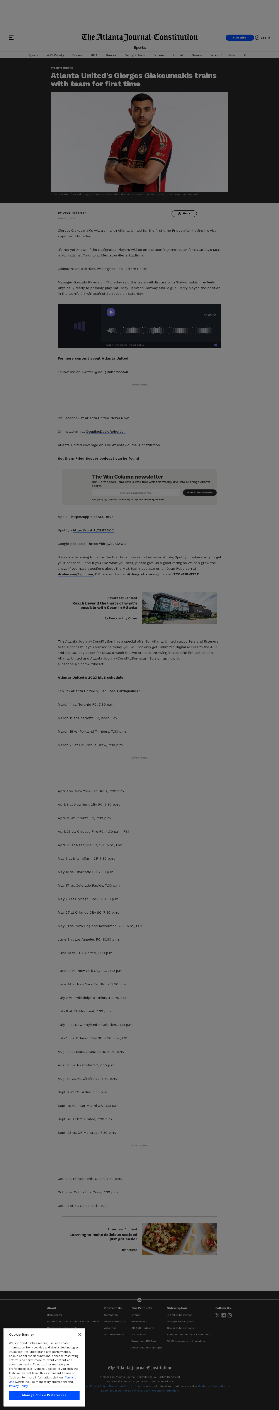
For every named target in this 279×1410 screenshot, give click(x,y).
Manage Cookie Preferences (44, 1395)
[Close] (80, 1334)
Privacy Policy (18, 1386)
